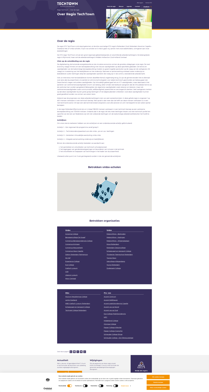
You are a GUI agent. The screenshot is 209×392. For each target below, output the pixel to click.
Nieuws (121, 6)
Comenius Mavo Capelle (74, 251)
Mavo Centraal (70, 279)
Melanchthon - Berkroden (116, 234)
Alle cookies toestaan (158, 377)
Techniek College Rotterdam (75, 310)
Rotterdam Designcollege (116, 248)
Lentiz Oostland (71, 300)
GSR (66, 272)
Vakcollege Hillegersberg (116, 261)
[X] (77, 351)
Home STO (148, 3)
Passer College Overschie (113, 331)
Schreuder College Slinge (113, 334)
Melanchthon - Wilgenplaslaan (118, 241)
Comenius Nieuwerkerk (74, 248)
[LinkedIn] (71, 351)
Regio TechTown (62, 10)
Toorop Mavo (111, 258)
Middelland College (111, 321)
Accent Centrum (110, 297)
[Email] (81, 351)
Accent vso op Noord (111, 307)
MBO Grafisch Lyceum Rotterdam (77, 303)
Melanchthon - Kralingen (116, 237)
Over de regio (111, 6)
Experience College (72, 261)
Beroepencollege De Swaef (75, 237)
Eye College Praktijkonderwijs (115, 314)
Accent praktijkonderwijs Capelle (116, 303)
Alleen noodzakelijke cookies (158, 387)
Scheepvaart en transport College (119, 251)
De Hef (67, 258)
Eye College (69, 265)
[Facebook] (74, 351)
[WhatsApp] (84, 351)
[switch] (85, 385)
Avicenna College (71, 234)
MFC (105, 317)
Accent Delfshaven (111, 300)
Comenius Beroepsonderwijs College (78, 241)
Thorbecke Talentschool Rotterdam (120, 255)
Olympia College (110, 324)
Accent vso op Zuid (111, 310)
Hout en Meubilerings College (76, 297)
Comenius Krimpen (72, 244)
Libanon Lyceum (71, 275)
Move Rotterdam (113, 244)
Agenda (129, 6)
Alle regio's (140, 3)
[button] (93, 194)
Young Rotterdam (113, 265)
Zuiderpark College (114, 268)
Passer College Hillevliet (112, 327)
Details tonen (125, 386)
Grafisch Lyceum (71, 268)
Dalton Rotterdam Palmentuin (76, 255)
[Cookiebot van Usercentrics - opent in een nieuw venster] (48, 389)
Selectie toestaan (158, 382)
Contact (137, 6)
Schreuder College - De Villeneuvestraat (118, 338)
